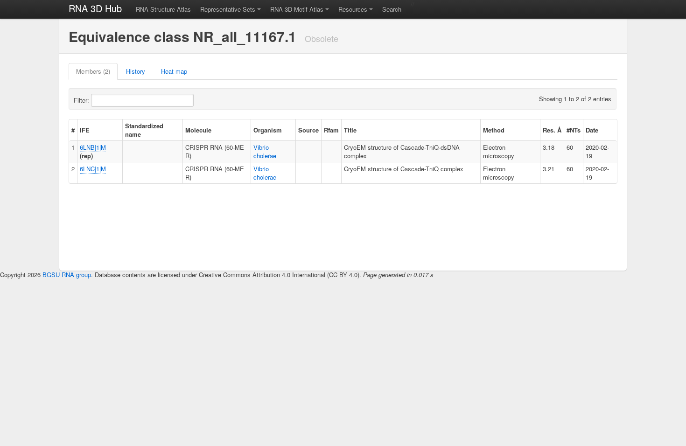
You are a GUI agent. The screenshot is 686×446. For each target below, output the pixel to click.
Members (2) (93, 71)
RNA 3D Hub (95, 8)
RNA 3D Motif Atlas (296, 9)
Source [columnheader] (308, 129)
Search (391, 9)
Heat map (174, 71)
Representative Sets (227, 9)
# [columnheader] (73, 129)
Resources (352, 9)
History (135, 71)
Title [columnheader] (350, 129)
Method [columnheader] (493, 129)
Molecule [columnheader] (198, 129)
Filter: (82, 100)
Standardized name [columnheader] (144, 130)
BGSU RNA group (66, 274)
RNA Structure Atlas (163, 9)
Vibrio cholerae (264, 151)
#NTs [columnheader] (574, 129)
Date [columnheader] (592, 129)
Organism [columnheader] (267, 129)
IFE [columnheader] (85, 129)
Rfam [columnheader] (331, 129)
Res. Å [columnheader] (552, 129)
